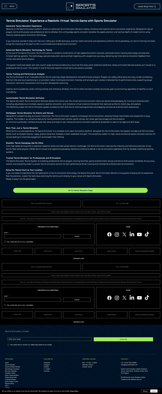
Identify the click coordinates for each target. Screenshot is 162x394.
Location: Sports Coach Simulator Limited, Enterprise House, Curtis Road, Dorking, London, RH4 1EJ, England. (81, 212)
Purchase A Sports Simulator (118, 218)
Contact (139, 218)
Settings (145, 391)
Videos (101, 218)
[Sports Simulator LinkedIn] (132, 234)
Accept (154, 391)
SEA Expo (129, 218)
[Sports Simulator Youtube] (139, 234)
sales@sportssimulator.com (129, 365)
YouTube (46, 371)
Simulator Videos (10, 373)
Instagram (47, 365)
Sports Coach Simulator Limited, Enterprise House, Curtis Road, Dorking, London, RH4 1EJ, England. (134, 371)
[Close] (160, 391)
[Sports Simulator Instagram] (117, 234)
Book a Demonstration (12, 375)
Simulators (38, 218)
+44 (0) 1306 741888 (130, 362)
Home (28, 218)
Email (135, 218)
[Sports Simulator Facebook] (109, 234)
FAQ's (7, 386)
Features (96, 218)
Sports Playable (10, 365)
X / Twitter (47, 369)
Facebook (47, 362)
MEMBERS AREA (78, 258)
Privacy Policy (74, 391)
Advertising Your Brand (12, 369)
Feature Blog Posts (11, 377)
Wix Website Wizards (135, 379)
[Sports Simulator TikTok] (147, 234)
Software (83, 218)
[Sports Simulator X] (124, 234)
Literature (107, 218)
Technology (76, 218)
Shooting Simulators (67, 218)
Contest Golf (89, 218)
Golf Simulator (46, 218)
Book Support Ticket (11, 381)
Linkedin (46, 367)
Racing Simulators (56, 218)
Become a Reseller (11, 371)
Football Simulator (10, 379)
